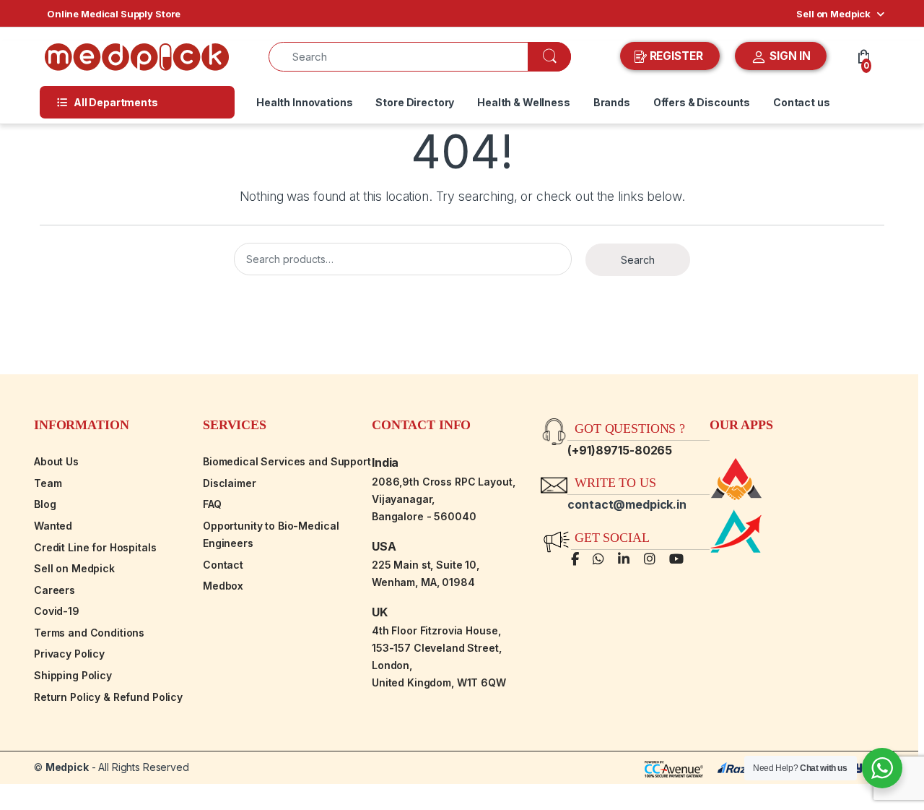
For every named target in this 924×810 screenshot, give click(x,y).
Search (638, 260)
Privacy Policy (69, 653)
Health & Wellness (523, 102)
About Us (56, 461)
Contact (223, 565)
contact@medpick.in (626, 504)
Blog (45, 504)
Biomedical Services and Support (287, 461)
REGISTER (676, 56)
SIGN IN (789, 56)
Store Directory (414, 102)
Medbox (223, 586)
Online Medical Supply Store (113, 14)
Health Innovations (304, 102)
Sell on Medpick (833, 14)
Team (47, 483)
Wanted (53, 526)
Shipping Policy (73, 675)
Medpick (67, 767)
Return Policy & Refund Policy (108, 697)
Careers (54, 590)
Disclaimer (229, 483)
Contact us (801, 102)
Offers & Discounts (701, 102)
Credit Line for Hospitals (95, 547)
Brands (611, 102)
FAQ (212, 504)
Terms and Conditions (89, 632)
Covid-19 (56, 611)
